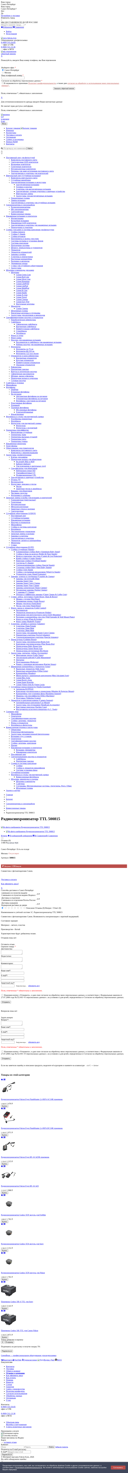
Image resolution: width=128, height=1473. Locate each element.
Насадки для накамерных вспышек (26, 340)
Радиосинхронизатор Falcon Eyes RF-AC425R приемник (25, 1157)
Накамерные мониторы (16, 444)
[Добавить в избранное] (2, 1080)
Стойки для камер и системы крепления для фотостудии (30, 230)
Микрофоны (11, 385)
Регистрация (11, 34)
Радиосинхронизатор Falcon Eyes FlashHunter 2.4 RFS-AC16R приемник (32, 1099)
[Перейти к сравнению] (4, 1080)
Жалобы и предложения (16, 1424)
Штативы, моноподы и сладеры (24, 779)
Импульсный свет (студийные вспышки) (23, 176)
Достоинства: (6, 949)
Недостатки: (6, 956)
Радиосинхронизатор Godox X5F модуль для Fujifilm (23, 1215)
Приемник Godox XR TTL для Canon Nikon (19, 1330)
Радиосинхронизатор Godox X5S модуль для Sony (22, 1244)
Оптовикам (11, 137)
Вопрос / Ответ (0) (53, 908)
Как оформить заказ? (10, 884)
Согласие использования (16, 1393)
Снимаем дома (12, 712)
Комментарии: (7, 963)
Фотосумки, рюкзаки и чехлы (23, 484)
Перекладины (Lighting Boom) (24, 639)
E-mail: (4, 975)
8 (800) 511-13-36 (8, 47)
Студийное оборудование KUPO (20, 547)
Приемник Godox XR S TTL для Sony (17, 1302)
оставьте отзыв (10, 1442)
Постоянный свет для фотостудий (20, 158)
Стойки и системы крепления (23, 763)
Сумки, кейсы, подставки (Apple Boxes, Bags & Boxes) (34, 597)
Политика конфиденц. (15, 1391)
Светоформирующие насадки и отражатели (24, 317)
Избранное (8, 27)
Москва (7, 73)
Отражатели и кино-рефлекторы (25, 356)
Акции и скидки (13, 790)
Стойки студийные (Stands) (22, 549)
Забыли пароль (61, 1447)
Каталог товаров (13, 128)
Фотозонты (16, 347)
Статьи (9, 1384)
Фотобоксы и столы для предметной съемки (25, 417)
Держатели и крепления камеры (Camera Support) (32, 700)
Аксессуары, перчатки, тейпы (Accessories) (29, 653)
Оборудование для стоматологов (20, 448)
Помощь (9, 1380)
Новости (9, 1382)
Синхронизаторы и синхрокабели (20, 205)
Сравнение (19, 27)
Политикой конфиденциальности (28, 1467)
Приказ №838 (12, 142)
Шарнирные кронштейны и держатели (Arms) (30, 666)
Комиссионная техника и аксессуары (22, 727)
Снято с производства (15, 1389)
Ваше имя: (6, 971)
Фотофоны (10, 387)
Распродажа (11, 133)
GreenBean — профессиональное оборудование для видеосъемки (28, 1355)
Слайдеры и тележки (15, 383)
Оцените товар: (8, 947)
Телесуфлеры (11, 446)
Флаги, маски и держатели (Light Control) (28, 608)
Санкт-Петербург (11, 70)
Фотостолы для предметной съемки (26, 423)
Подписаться (7, 1351)
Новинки (10, 130)
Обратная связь (12, 1422)
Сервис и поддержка (15, 139)
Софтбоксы (16, 322)
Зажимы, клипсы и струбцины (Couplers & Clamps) (32, 576)
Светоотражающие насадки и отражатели (28, 757)
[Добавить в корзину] (4, 1106)
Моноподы (15, 306)
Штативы (15, 272)
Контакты (10, 144)
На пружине (16, 394)
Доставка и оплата (14, 135)
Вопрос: (5, 1020)
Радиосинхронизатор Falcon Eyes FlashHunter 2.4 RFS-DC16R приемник (32, 1128)
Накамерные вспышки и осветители (21, 216)
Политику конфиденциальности (42, 83)
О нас (8, 1400)
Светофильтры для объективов (24, 468)
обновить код (34, 986)
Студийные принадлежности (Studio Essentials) (31, 687)
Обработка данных (14, 1396)
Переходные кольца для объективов (26, 459)
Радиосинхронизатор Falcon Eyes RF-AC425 (20, 1186)
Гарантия (10, 1387)
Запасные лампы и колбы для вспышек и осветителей (29, 498)
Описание (30, 908)
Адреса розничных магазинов (19, 1427)
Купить (4, 836)
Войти (9, 31)
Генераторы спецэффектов (17, 430)
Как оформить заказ (14, 1375)
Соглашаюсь (118, 1467)
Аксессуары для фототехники (18, 455)
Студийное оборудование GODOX (21, 513)
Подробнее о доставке (10, 16)
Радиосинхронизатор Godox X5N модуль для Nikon (23, 1273)
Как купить (11, 1378)
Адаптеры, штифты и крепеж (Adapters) (28, 624)
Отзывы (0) (6, 840)
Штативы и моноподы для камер (20, 270)
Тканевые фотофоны (20, 408)
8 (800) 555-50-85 (8, 42)
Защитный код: (8, 983)
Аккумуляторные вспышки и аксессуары (28, 182)
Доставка (10, 1369)
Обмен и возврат (13, 1371)
